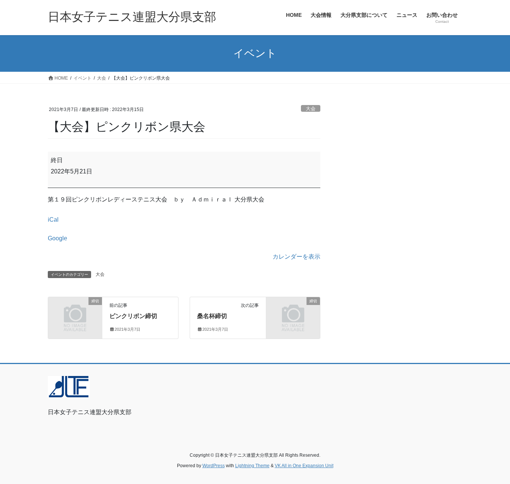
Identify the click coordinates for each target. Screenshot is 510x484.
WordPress (213, 465)
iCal (53, 219)
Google (57, 238)
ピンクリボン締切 (133, 316)
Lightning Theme (252, 465)
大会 (310, 108)
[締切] (75, 313)
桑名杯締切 (212, 316)
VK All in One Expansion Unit (304, 465)
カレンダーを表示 (296, 256)
